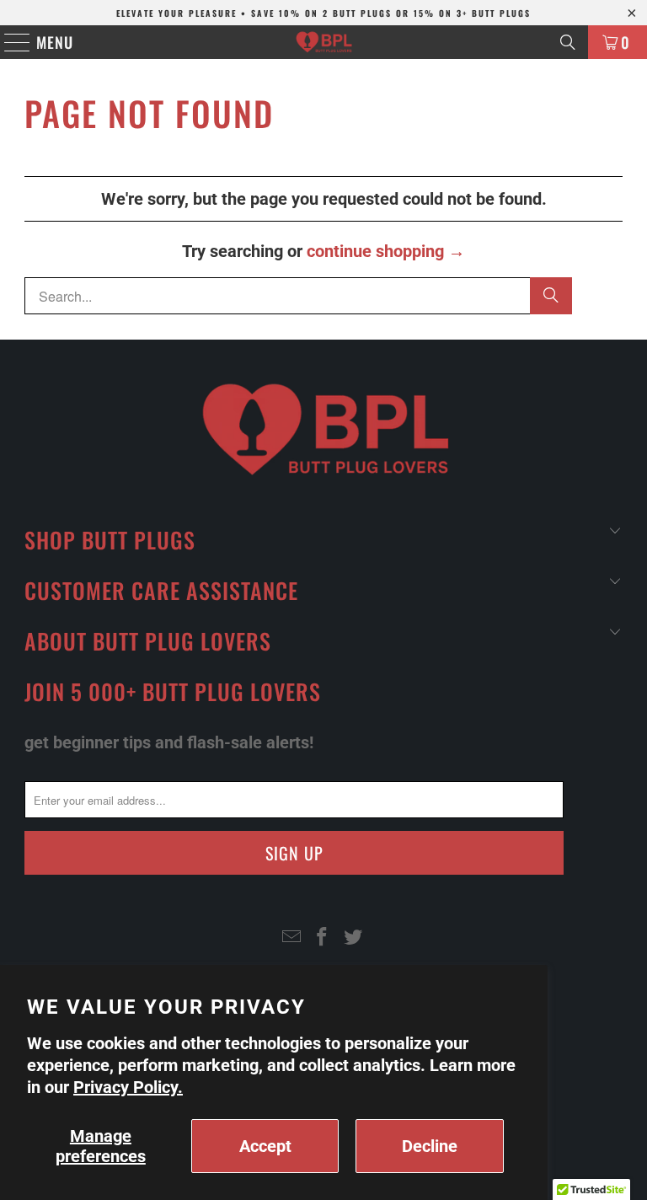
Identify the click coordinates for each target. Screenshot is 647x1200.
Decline (429, 1146)
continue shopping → (386, 251)
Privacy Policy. (128, 1087)
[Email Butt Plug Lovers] (291, 938)
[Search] (568, 42)
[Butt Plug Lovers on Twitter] (353, 938)
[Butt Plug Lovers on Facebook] (322, 938)
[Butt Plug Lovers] (323, 42)
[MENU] (9, 42)
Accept (265, 1146)
